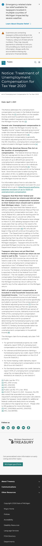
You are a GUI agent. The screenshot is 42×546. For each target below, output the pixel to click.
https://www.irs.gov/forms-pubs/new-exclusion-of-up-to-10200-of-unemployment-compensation (21, 189)
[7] (30, 304)
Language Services (11, 531)
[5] (29, 167)
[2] (26, 122)
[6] (22, 229)
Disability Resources (11, 525)
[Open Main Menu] (39, 62)
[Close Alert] (39, 4)
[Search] (35, 62)
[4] (36, 144)
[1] (15, 114)
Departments (9, 542)
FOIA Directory (10, 536)
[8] (9, 333)
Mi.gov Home (9, 509)
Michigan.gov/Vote (13, 464)
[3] (28, 135)
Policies (7, 514)
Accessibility (8, 520)
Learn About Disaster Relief (17, 24)
